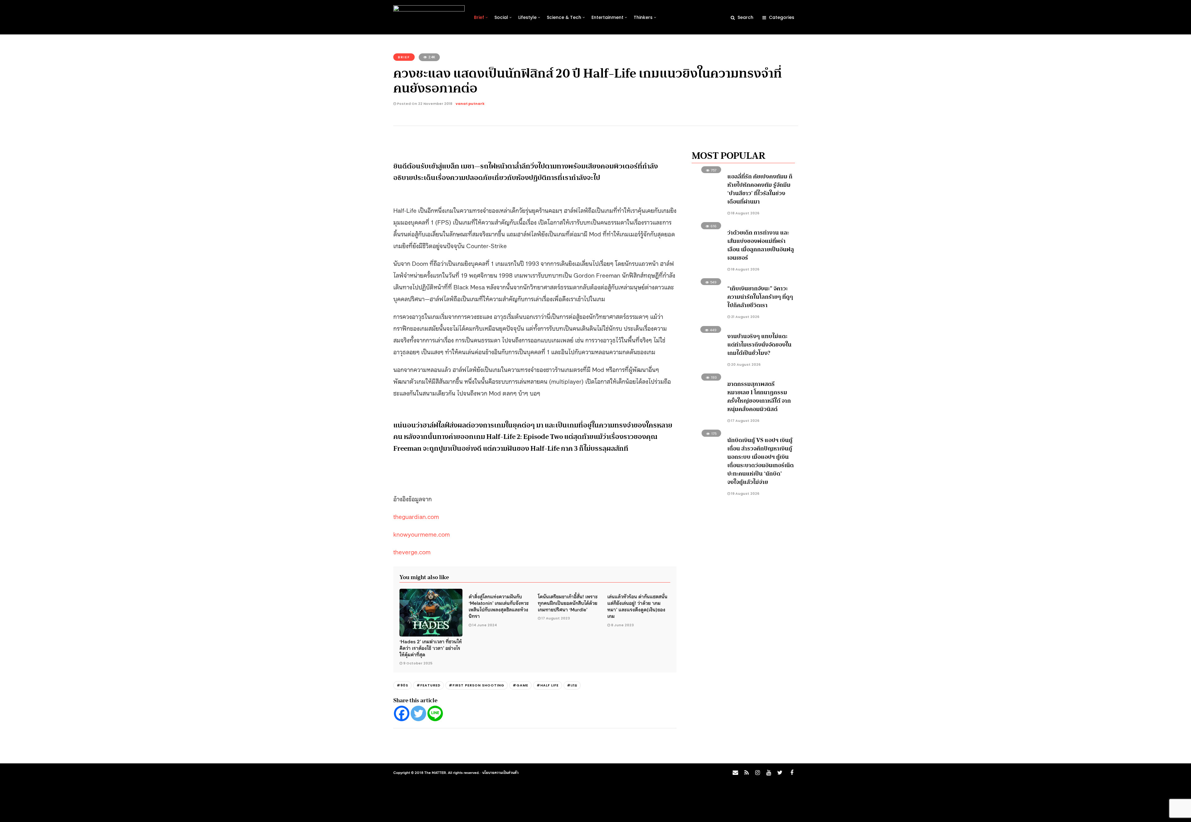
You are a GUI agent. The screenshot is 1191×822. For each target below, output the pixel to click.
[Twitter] (418, 713)
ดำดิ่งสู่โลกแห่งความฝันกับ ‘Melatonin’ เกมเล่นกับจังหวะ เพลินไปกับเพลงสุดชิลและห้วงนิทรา (499, 606)
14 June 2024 (484, 625)
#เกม (572, 685)
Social (501, 17)
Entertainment (607, 17)
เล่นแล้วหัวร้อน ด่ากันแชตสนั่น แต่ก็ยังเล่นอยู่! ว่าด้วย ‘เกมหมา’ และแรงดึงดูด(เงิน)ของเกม (637, 606)
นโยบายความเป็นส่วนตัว (500, 772)
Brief (479, 17)
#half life (548, 685)
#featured (428, 685)
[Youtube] (768, 773)
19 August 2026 (744, 493)
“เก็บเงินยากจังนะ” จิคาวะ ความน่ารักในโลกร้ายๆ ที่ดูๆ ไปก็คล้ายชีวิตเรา (760, 297)
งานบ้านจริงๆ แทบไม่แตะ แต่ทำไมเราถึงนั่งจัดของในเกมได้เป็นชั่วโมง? (759, 344)
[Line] (435, 713)
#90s (402, 685)
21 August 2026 (744, 316)
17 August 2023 (556, 618)
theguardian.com (416, 516)
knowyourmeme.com (421, 533)
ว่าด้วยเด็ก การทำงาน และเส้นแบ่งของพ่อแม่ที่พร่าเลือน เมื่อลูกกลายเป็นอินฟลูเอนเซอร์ (760, 245)
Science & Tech (564, 17)
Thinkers (643, 17)
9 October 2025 (417, 663)
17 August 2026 (744, 420)
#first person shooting (476, 685)
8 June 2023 (622, 625)
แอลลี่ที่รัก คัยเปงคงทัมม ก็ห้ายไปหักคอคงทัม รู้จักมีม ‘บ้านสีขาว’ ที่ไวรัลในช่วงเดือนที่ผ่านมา (759, 189)
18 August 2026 (744, 213)
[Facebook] (401, 713)
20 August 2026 (745, 364)
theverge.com (411, 551)
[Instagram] (757, 773)
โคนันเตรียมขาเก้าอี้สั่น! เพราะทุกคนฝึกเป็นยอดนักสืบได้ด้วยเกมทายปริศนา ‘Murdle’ (568, 603)
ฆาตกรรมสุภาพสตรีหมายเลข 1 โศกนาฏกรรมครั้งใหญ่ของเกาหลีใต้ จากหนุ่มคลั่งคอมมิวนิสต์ (759, 396)
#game (520, 685)
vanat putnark (470, 103)
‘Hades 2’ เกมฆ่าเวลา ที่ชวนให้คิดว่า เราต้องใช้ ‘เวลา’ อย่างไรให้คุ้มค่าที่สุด (430, 648)
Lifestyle (527, 17)
